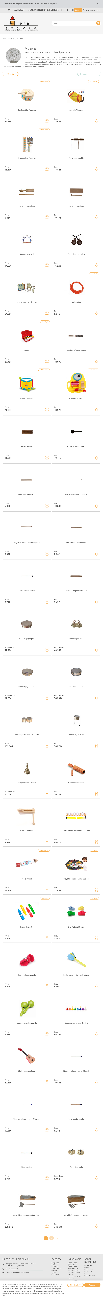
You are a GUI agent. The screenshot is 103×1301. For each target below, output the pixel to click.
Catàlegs (55, 1267)
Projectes (55, 1263)
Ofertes (54, 1271)
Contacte (55, 1274)
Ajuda (54, 1273)
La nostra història (88, 1266)
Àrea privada (57, 1269)
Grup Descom (89, 1275)
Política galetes (74, 1271)
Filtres (9, 74)
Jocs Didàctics (8, 39)
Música (20, 39)
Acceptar (92, 1285)
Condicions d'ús (74, 1276)
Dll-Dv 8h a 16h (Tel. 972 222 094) (30, 10)
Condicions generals (72, 1264)
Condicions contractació (73, 1268)
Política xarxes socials (74, 1274)
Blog (53, 1265)
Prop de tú (88, 1269)
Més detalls (74, 1285)
